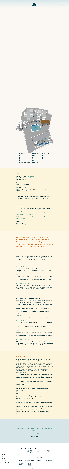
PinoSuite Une (39, 451)
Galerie (20, 460)
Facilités (4, 455)
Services (4, 457)
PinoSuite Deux (39, 452)
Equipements (5, 458)
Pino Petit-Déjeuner (48, 450)
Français (65, 465)
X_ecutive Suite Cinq (39, 456)
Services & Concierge (29, 460)
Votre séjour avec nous (39, 449)
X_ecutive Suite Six (39, 457)
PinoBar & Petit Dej (20, 463)
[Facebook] (5, 462)
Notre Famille (30, 450)
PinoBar (48, 448)
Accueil (20, 448)
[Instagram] (3, 462)
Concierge (5, 460)
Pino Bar (48, 451)
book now (62, 4)
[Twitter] (8, 462)
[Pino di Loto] (34, 6)
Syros (20, 465)
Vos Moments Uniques (49, 461)
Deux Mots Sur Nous (29, 448)
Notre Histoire (29, 451)
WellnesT (20, 464)
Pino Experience (20, 462)
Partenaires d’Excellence (30, 452)
